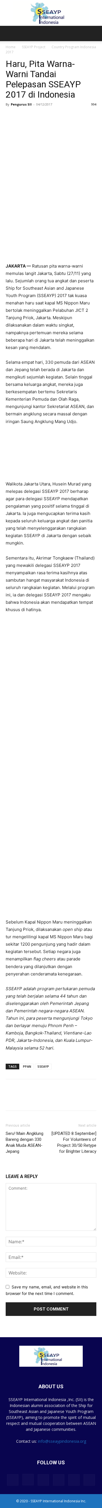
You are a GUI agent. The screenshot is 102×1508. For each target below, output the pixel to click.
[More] (51, 1099)
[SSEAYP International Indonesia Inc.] (51, 13)
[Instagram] (28, 1479)
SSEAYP (43, 1066)
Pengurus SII (21, 104)
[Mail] (58, 1480)
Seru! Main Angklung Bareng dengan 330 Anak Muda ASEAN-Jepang (24, 1142)
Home (11, 47)
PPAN (27, 1066)
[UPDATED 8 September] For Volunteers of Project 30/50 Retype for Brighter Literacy (74, 1142)
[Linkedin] (37, 1099)
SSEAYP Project (33, 47)
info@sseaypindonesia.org (62, 1441)
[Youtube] (89, 1480)
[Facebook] (11, 1099)
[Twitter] (24, 1099)
